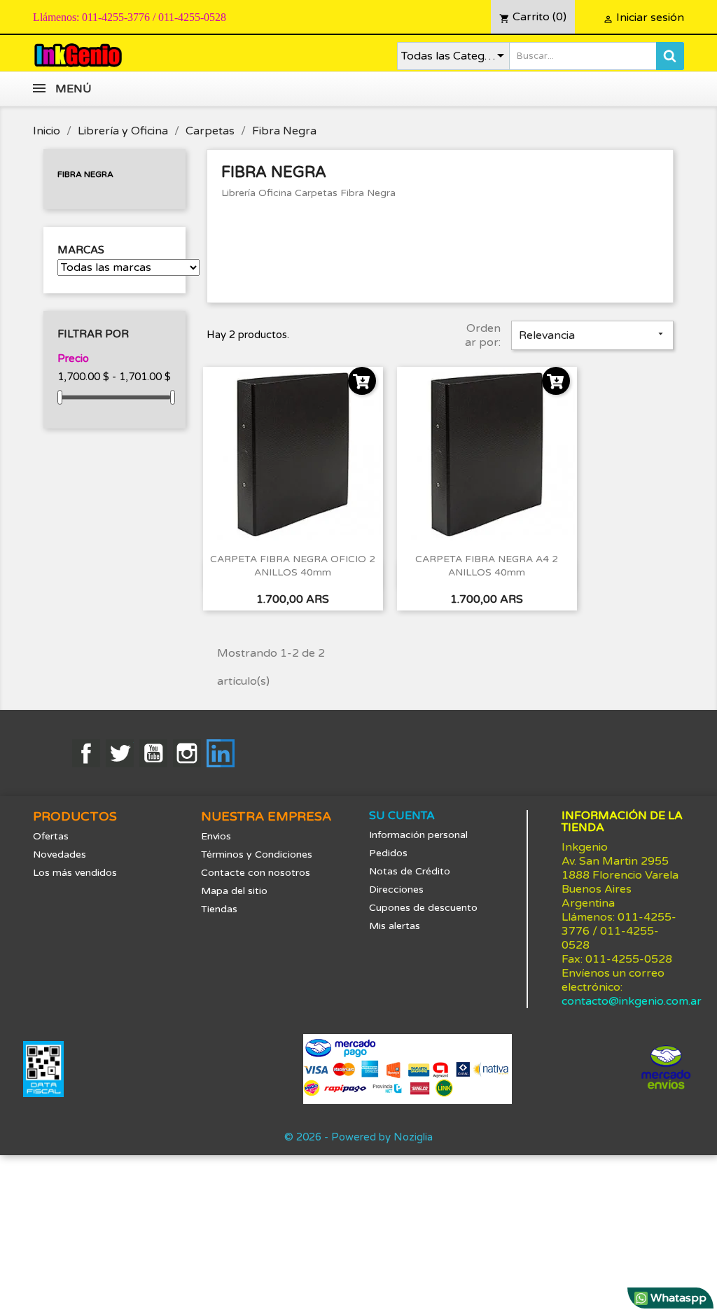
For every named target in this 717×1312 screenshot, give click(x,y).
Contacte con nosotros (255, 873)
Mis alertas (394, 926)
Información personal (418, 835)
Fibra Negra (85, 174)
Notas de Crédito (409, 871)
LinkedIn (221, 753)
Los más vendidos (75, 873)
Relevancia (592, 335)
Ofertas (51, 836)
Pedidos (388, 853)
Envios (216, 836)
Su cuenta (402, 816)
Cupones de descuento (423, 908)
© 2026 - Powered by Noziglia (358, 1137)
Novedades (59, 854)
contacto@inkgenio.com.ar (632, 1001)
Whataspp (677, 1298)
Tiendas (219, 909)
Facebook (86, 753)
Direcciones (396, 889)
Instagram (187, 753)
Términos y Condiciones (256, 854)
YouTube (153, 753)
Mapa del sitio (234, 891)
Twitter (120, 753)
